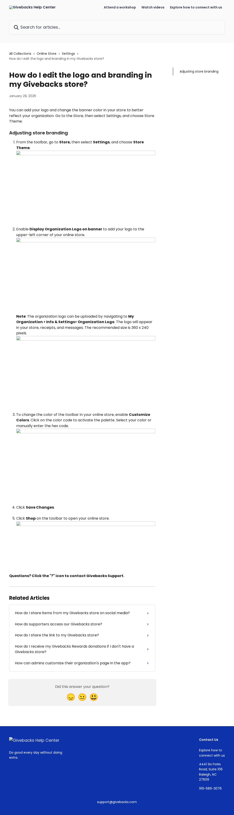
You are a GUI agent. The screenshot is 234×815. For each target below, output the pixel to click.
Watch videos (153, 7)
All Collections (20, 53)
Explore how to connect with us (196, 7)
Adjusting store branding (199, 71)
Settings (68, 53)
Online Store (46, 53)
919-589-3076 (210, 788)
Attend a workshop (120, 7)
